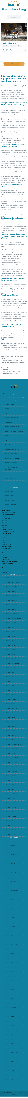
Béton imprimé (6, 510)
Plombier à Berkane (9, 958)
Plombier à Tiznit (9, 1084)
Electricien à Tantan (9, 811)
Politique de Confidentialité (11, 426)
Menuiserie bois (6, 544)
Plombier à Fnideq (9, 989)
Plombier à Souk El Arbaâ (11, 1061)
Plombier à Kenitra (9, 877)
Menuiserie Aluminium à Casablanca (11, 468)
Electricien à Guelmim (10, 762)
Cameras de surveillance (9, 512)
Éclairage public (6, 518)
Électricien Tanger (9, 703)
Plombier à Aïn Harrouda (11, 944)
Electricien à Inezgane (10, 636)
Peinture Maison (6, 551)
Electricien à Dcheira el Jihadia (12, 618)
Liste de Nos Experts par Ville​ (12, 458)
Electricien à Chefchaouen (11, 735)
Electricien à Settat (9, 685)
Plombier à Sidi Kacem (10, 1048)
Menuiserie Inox (6, 572)
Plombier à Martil (9, 1021)
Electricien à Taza (9, 820)
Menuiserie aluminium (8, 542)
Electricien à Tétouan (10, 699)
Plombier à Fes (8, 980)
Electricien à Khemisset (10, 766)
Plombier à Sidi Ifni (9, 1043)
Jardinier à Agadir (9, 491)
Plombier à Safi (8, 904)
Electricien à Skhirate (10, 807)
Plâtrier (4, 555)
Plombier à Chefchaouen (11, 962)
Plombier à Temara (9, 926)
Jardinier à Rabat (9, 495)
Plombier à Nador (9, 1025)
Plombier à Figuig (9, 985)
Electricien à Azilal (9, 712)
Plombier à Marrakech (10, 881)
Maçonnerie (5, 540)
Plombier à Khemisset (10, 1003)
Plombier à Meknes (9, 886)
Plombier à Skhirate (9, 1057)
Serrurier (4, 566)
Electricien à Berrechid (10, 600)
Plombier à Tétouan (9, 931)
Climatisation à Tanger (10, 453)
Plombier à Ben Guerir (10, 845)
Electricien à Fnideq (9, 631)
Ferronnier (5, 527)
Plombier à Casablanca (10, 868)
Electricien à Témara (10, 694)
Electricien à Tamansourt (11, 834)
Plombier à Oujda (9, 895)
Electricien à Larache (10, 784)
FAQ (5, 440)
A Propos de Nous (9, 404)
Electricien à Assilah (10, 591)
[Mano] (14, 3)
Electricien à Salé (9, 681)
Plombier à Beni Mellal (10, 953)
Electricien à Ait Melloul (10, 586)
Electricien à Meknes (10, 658)
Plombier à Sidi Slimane (10, 1052)
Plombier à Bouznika (9, 863)
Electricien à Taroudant (10, 816)
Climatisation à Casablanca (11, 449)
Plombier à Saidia (9, 1039)
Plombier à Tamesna (10, 917)
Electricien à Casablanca (11, 613)
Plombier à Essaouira (10, 976)
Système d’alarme (7, 568)
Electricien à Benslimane (11, 595)
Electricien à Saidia (9, 798)
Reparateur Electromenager (9, 561)
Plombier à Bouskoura (10, 859)
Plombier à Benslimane (10, 850)
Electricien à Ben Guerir (10, 721)
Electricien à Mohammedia (11, 663)
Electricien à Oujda (9, 667)
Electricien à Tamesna (10, 690)
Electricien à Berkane (10, 730)
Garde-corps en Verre (8, 531)
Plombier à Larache (9, 1012)
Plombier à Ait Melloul (10, 949)
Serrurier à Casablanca (10, 462)
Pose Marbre (5, 559)
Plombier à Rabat (9, 899)
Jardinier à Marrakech (10, 504)
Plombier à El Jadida (10, 872)
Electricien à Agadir (9, 577)
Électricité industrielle (8, 523)
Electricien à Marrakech (10, 649)
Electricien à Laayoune (10, 780)
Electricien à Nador (9, 789)
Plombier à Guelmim (10, 994)
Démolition (5, 516)
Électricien (5, 521)
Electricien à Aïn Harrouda (11, 582)
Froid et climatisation (8, 529)
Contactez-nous (8, 408)
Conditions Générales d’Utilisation (13, 431)
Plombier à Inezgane (9, 998)
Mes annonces (8, 422)
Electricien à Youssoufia (10, 829)
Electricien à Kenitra (9, 640)
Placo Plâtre (5, 553)
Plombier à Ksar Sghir (10, 1007)
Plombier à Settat (9, 913)
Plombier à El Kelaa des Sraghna (13, 971)
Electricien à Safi (9, 676)
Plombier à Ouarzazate (10, 1030)
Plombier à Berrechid (10, 854)
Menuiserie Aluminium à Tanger (13, 474)
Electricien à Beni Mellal (10, 726)
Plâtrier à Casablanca (10, 478)
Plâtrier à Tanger (8, 483)
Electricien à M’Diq (9, 645)
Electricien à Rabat (9, 672)
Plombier (4, 557)
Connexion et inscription (11, 417)
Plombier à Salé (8, 908)
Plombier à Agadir (9, 935)
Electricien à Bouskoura (10, 604)
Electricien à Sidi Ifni (10, 802)
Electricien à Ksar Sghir (10, 775)
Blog (5, 413)
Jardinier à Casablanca (10, 500)
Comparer (7, 435)
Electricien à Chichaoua (10, 739)
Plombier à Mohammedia (11, 890)
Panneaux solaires (7, 546)
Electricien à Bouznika (10, 609)
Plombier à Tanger (9, 922)
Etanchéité (5, 525)
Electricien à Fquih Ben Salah (12, 757)
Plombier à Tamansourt (10, 1066)
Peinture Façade (6, 548)
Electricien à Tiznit (9, 825)
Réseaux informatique (8, 563)
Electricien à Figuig (9, 753)
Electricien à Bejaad (9, 717)
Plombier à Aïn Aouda (10, 940)
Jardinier (4, 538)
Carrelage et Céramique (8, 514)
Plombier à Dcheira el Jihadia (12, 967)
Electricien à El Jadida (10, 622)
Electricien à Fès (9, 627)
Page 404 (7, 444)
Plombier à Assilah (9, 841)
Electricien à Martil (9, 654)
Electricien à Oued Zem (10, 793)
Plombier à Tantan (9, 1070)
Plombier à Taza (8, 1079)
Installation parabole (8, 536)
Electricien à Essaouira (10, 748)
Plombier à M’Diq (9, 1016)
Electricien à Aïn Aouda (10, 708)
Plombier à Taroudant (10, 1075)
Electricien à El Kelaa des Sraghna (13, 744)
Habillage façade (6, 533)
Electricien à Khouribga (10, 771)
